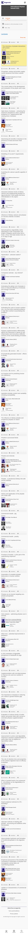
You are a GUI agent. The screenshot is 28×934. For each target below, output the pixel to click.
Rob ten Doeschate (10, 298)
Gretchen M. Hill (13, 705)
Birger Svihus (13, 771)
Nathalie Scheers (13, 685)
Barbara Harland (13, 383)
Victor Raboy (12, 101)
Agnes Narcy (12, 624)
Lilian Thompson (13, 321)
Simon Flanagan (9, 812)
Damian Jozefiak (13, 564)
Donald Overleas (13, 504)
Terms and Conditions (14, 911)
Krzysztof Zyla (13, 364)
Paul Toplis (8, 522)
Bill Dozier (12, 245)
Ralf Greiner (12, 897)
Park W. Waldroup (14, 726)
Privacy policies (14, 913)
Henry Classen (13, 792)
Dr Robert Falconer (15, 61)
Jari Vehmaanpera (9, 644)
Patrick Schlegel (13, 663)
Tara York (8, 545)
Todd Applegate (13, 469)
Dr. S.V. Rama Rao (10, 205)
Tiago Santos (8, 129)
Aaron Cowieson (9, 162)
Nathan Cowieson (10, 56)
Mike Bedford (8, 124)
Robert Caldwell (13, 446)
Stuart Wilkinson (13, 182)
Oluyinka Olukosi (13, 344)
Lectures (7, 18)
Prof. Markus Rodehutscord (15, 850)
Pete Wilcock (8, 527)
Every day (23, 37)
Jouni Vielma (12, 263)
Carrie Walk (8, 604)
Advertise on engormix (14, 908)
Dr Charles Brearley (14, 96)
